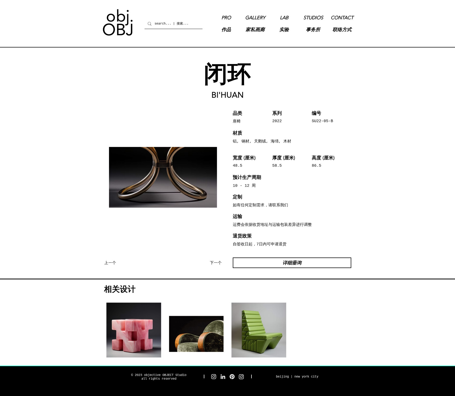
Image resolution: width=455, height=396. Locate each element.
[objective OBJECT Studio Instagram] (213, 376)
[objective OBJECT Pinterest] (232, 376)
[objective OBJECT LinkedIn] (223, 376)
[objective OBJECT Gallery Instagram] (241, 376)
